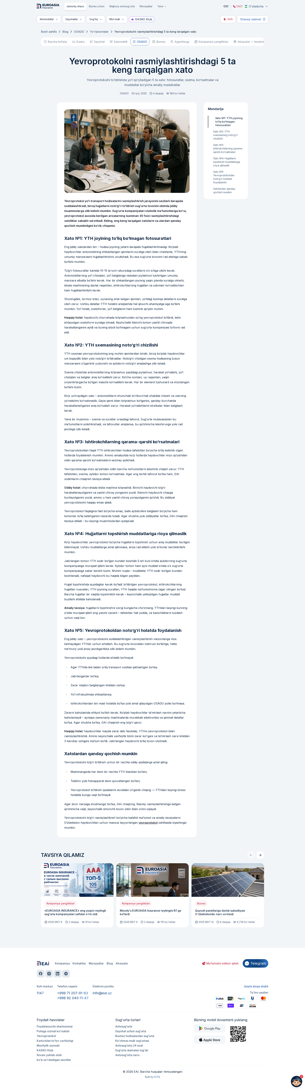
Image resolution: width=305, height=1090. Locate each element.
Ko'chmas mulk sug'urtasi (132, 1040)
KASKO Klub (143, 19)
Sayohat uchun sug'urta (130, 1031)
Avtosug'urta (123, 1026)
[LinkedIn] (57, 974)
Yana (160, 6)
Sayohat (99, 41)
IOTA (157, 1076)
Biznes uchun (96, 6)
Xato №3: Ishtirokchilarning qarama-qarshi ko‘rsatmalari (228, 148)
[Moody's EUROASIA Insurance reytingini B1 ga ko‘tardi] (152, 895)
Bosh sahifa (49, 31)
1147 (239, 6)
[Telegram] (66, 974)
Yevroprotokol (46, 1036)
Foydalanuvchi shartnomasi (55, 1026)
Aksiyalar (122, 963)
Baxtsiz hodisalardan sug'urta (134, 1036)
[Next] (260, 855)
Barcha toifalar (57, 41)
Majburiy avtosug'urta (122, 6)
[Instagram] (49, 974)
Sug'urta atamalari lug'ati (131, 1050)
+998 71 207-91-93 (72, 993)
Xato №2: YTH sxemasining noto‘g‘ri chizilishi (225, 135)
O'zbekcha (256, 6)
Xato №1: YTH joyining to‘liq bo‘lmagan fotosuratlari (229, 122)
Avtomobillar (47, 19)
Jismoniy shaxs (75, 6)
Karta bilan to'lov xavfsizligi (55, 1040)
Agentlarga (182, 41)
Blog (65, 31)
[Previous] (251, 855)
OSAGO (79, 31)
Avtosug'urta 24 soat (129, 1045)
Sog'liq (93, 19)
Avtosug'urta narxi (127, 1055)
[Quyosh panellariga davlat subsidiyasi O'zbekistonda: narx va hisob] (228, 895)
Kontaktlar (79, 963)
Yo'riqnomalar (99, 31)
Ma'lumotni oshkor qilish (222, 963)
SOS (230, 19)
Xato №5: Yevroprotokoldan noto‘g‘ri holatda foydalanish (223, 177)
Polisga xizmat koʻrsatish (53, 1031)
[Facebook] (40, 974)
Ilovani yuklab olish (49, 1055)
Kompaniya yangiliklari (213, 41)
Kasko (80, 41)
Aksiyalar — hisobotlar (252, 41)
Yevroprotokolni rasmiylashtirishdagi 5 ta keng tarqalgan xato (155, 31)
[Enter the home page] (48, 6)
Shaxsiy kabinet (250, 19)
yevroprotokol (148, 822)
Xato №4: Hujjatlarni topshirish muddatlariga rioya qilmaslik (226, 162)
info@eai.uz (102, 993)
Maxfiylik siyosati (48, 1045)
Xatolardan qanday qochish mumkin (224, 190)
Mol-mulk (114, 19)
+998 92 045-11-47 (72, 998)
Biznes (160, 41)
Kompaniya (62, 963)
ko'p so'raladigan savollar (54, 1060)
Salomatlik (121, 41)
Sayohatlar (71, 19)
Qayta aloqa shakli (256, 986)
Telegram (258, 963)
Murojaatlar (146, 6)
